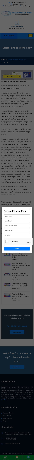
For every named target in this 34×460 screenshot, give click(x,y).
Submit (17, 248)
